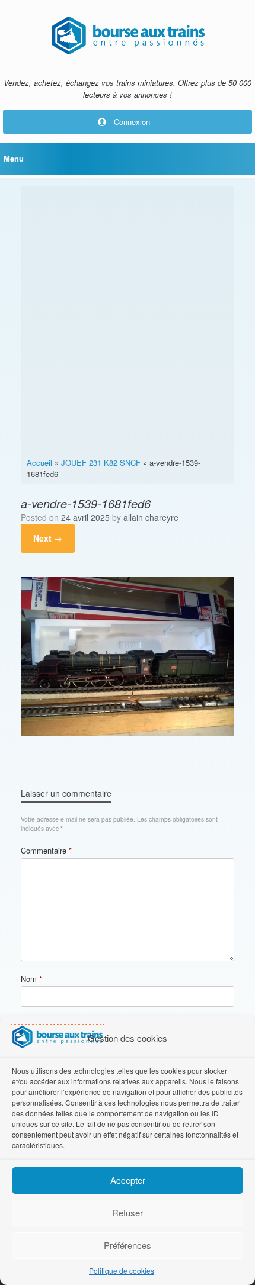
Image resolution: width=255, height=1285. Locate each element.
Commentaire (46, 850)
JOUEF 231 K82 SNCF (101, 462)
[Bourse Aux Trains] (127, 35)
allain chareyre (151, 517)
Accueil (39, 462)
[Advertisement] (127, 324)
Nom (31, 978)
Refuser (127, 1212)
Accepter (127, 1180)
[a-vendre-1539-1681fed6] (127, 733)
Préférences (127, 1245)
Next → (47, 538)
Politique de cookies (121, 1270)
